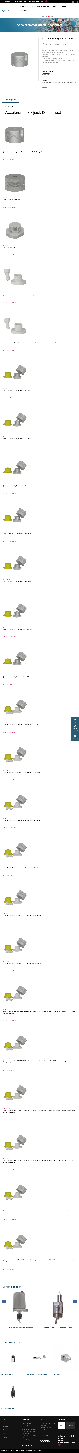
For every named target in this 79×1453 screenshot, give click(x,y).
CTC (43, 82)
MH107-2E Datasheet (9, 493)
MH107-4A (6, 722)
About (55, 6)
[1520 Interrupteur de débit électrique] (21, 1307)
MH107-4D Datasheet (9, 875)
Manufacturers (43, 6)
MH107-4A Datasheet (9, 732)
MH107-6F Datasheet (9, 1219)
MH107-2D (6, 436)
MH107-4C (6, 818)
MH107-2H (6, 627)
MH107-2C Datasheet (9, 398)
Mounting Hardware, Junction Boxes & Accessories (60, 82)
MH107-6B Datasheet (9, 1020)
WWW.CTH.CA (45, 1441)
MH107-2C (6, 388)
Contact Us (24, 11)
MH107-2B (6, 293)
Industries (6, 1426)
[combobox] (61, 1425)
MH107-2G (6, 579)
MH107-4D (6, 866)
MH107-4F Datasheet (9, 970)
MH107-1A (6, 197)
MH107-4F (6, 961)
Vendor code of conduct (28, 1429)
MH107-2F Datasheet (9, 541)
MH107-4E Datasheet (9, 923)
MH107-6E (6, 1158)
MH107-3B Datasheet (9, 350)
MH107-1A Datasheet (9, 207)
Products (5, 1423)
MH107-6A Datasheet (9, 1269)
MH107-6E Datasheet (9, 1170)
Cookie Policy (25, 1440)
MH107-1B (6, 245)
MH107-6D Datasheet (9, 1120)
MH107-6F (6, 1208)
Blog (64, 6)
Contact (5, 1437)
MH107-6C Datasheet (9, 1070)
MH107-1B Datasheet (9, 255)
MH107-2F (6, 531)
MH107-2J (6, 675)
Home (22, 6)
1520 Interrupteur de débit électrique (21, 1327)
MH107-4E (6, 913)
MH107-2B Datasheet (9, 302)
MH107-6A (6, 1257)
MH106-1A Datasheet (9, 159)
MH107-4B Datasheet (9, 780)
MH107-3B (6, 340)
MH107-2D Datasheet (9, 445)
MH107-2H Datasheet (9, 636)
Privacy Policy (45, 1435)
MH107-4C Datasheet (9, 827)
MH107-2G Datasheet (9, 589)
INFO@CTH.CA (26, 1445)
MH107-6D (6, 1108)
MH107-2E (6, 484)
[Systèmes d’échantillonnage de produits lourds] (57, 1307)
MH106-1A (6, 150)
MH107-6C (6, 1059)
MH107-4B (6, 770)
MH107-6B (6, 1009)
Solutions (29, 6)
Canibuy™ (35, 1450)
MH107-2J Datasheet (9, 684)
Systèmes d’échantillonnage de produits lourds (58, 1327)
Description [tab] (10, 99)
